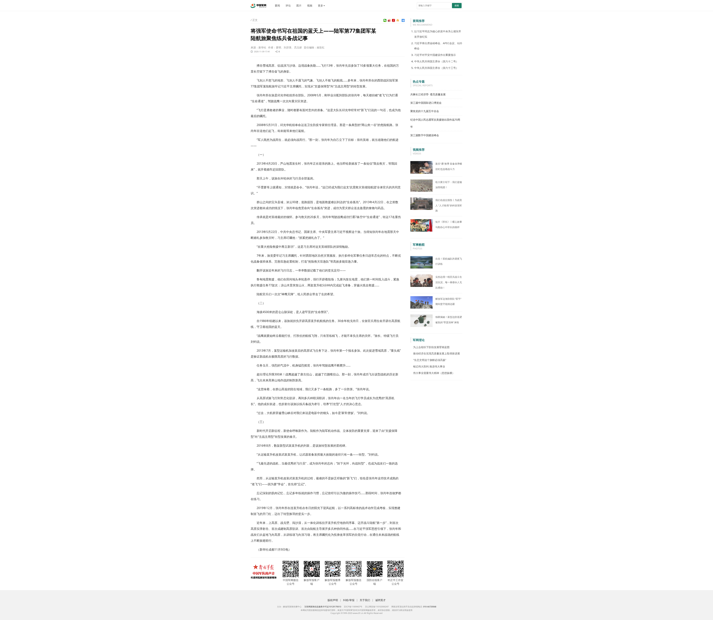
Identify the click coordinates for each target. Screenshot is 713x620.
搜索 (457, 5)
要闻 (277, 5)
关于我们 (365, 600)
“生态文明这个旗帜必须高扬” (429, 360)
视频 (309, 5)
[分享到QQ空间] (397, 20)
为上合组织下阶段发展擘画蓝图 (431, 347)
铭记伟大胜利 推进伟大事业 (429, 366)
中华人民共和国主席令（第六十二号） (436, 61)
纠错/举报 (348, 600)
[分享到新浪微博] (389, 20)
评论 (288, 5)
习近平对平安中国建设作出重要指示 (435, 55)
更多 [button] (320, 5)
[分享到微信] (385, 20)
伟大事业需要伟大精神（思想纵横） (434, 373)
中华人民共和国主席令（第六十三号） (436, 68)
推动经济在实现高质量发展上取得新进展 (436, 353)
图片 (299, 5)
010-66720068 (429, 606)
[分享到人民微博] (393, 20)
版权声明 (333, 600)
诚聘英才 (380, 600)
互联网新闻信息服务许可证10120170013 (322, 606)
